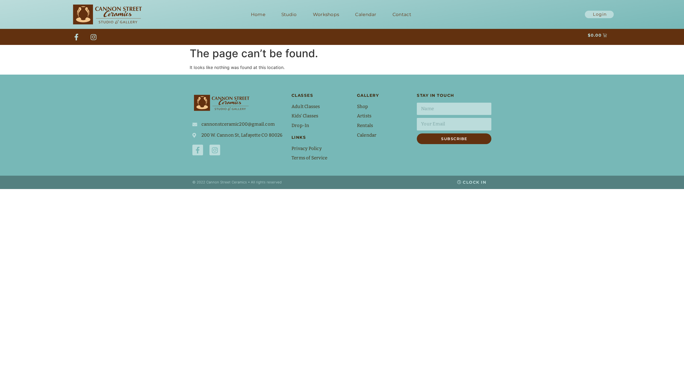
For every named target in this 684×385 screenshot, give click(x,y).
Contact (401, 14)
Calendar (365, 14)
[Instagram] (93, 37)
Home (258, 14)
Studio (289, 14)
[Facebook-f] (76, 37)
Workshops (326, 14)
